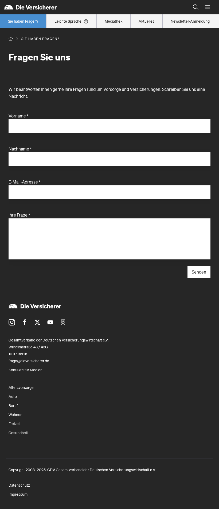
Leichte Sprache (67, 21)
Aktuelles (146, 21)
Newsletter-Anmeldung (190, 21)
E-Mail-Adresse (25, 182)
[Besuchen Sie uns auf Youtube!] (50, 322)
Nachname (20, 148)
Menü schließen (208, 7)
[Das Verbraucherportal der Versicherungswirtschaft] (11, 39)
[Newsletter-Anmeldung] (63, 322)
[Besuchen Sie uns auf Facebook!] (24, 322)
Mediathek (113, 21)
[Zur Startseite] (95, 7)
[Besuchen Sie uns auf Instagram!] (12, 322)
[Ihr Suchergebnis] (196, 7)
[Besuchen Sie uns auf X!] (37, 322)
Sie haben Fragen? (23, 21)
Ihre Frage (19, 215)
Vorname (19, 115)
